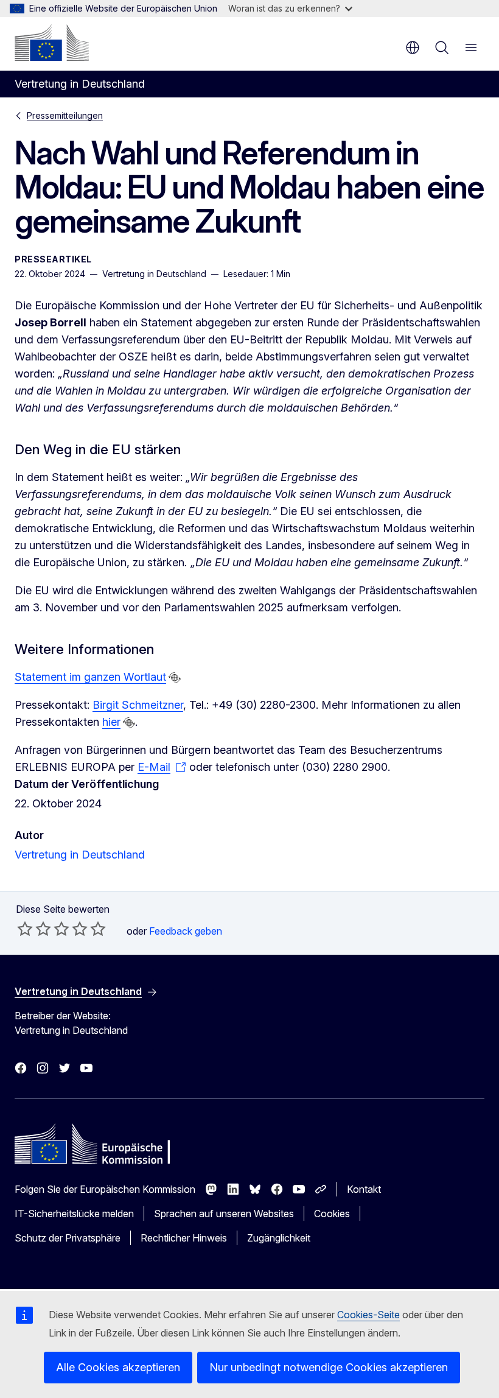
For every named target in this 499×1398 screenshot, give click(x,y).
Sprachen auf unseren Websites (224, 1213)
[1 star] (25, 928)
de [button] (412, 47)
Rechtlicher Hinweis (184, 1238)
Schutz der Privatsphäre (67, 1238)
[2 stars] (34, 928)
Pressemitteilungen (65, 115)
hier (111, 721)
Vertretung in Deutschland (80, 854)
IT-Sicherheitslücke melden (74, 1213)
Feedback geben (185, 931)
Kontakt (364, 1189)
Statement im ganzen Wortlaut (90, 676)
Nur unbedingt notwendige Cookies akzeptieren (328, 1367)
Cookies (332, 1213)
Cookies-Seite (368, 1314)
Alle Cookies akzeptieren (118, 1367)
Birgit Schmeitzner (137, 704)
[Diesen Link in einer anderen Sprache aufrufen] (175, 678)
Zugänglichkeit (278, 1238)
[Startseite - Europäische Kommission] (52, 42)
